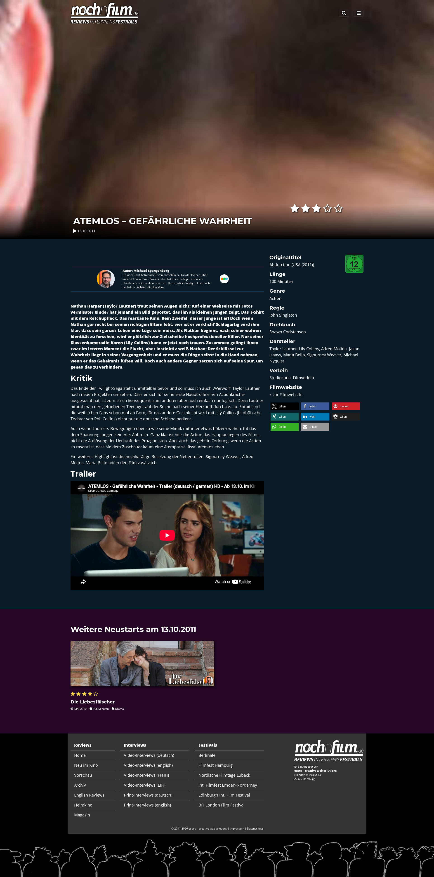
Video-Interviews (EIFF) (145, 785)
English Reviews (89, 795)
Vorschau (83, 775)
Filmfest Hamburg (215, 765)
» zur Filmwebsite (285, 394)
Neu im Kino (86, 765)
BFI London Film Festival (221, 805)
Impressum (237, 828)
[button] (285, 406)
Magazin (82, 815)
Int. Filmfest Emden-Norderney (227, 785)
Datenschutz (255, 828)
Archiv (80, 785)
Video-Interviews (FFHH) (146, 775)
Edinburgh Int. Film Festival (224, 795)
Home (80, 755)
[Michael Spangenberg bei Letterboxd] (224, 278)
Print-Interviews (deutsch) (148, 795)
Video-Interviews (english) (148, 765)
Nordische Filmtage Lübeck (224, 775)
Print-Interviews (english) (147, 805)
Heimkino (83, 805)
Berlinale (206, 755)
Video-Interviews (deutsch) (149, 755)
